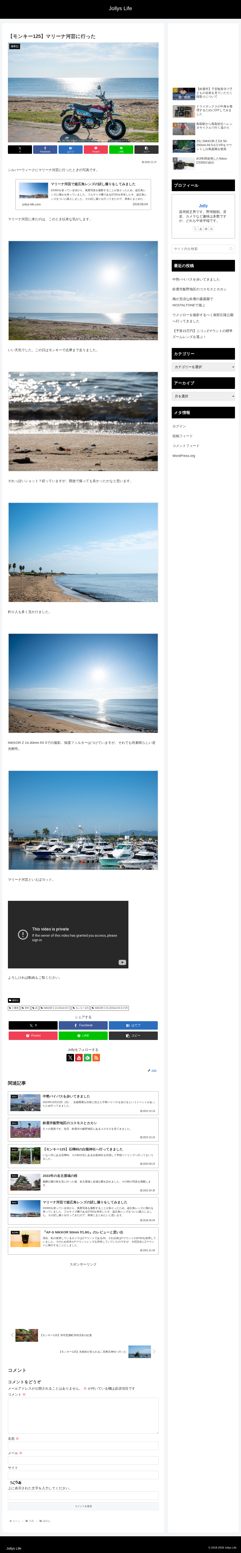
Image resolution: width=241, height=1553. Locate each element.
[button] (146, 149)
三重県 (15, 1008)
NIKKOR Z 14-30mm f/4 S (57, 1008)
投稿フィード (182, 436)
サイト (13, 1468)
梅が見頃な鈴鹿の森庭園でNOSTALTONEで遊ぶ (192, 302)
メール (15, 1453)
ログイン (179, 426)
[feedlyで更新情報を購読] (87, 1057)
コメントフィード (186, 446)
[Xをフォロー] (70, 1057)
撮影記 (15, 1000)
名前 (13, 1439)
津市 (27, 1008)
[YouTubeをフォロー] (79, 1057)
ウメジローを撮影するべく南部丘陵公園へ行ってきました (202, 318)
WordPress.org (183, 456)
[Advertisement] (83, 1293)
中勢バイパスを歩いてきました (196, 279)
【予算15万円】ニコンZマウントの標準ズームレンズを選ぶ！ (202, 334)
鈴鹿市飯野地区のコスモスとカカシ (199, 289)
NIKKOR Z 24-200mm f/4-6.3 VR (111, 1008)
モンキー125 (82, 1008)
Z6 (36, 1008)
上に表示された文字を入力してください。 (40, 1488)
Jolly (203, 206)
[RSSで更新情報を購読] (96, 1057)
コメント (17, 1394)
